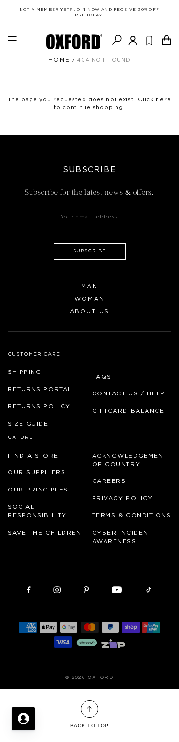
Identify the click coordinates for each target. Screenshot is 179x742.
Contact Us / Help (129, 393)
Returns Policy (39, 406)
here (163, 99)
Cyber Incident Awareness (122, 537)
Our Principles (38, 489)
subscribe (89, 251)
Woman (89, 299)
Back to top (89, 725)
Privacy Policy (122, 498)
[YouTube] (117, 589)
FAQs (102, 377)
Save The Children (45, 532)
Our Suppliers (36, 472)
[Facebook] (29, 589)
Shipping (24, 372)
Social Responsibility (37, 511)
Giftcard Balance (128, 411)
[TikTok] (148, 589)
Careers (109, 481)
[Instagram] (57, 589)
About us (89, 311)
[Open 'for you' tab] (23, 718)
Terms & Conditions (131, 515)
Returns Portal (40, 389)
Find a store (33, 455)
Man (89, 286)
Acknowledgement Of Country (130, 460)
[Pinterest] (86, 589)
